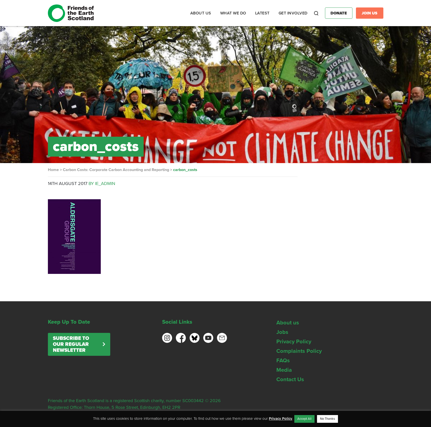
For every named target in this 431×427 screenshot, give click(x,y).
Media (284, 370)
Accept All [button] (304, 419)
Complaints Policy (299, 351)
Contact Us (290, 379)
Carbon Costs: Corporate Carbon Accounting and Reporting (116, 169)
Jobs (282, 332)
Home (53, 169)
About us (287, 322)
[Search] (316, 13)
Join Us (369, 13)
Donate (338, 13)
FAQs (283, 360)
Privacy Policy (293, 341)
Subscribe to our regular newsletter (71, 344)
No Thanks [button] (327, 419)
